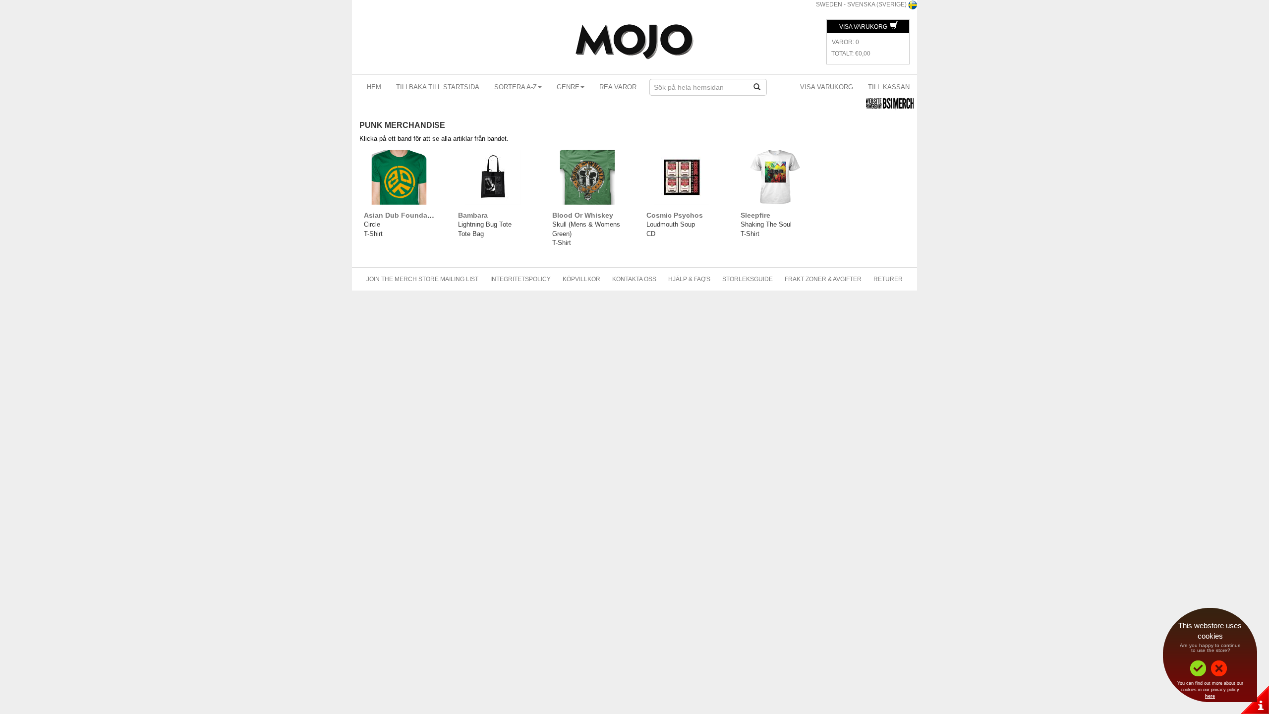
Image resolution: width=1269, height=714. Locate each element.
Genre (568, 87)
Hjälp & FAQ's (689, 279)
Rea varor (617, 87)
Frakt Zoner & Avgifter (823, 279)
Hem (374, 87)
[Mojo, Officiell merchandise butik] (634, 42)
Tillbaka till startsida (437, 87)
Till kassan (889, 87)
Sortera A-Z (515, 87)
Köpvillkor (581, 279)
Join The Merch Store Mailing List (422, 279)
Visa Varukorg (864, 26)
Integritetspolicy (520, 279)
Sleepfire (755, 215)
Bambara (473, 215)
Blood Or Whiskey (582, 215)
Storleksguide (747, 279)
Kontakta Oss (634, 279)
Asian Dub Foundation (402, 215)
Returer (888, 279)
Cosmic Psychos (674, 215)
